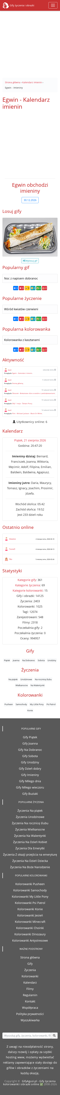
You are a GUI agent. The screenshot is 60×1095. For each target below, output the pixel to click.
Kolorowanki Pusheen (30, 884)
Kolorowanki (30, 976)
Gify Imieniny (30, 775)
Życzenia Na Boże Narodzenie (30, 867)
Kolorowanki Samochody (30, 890)
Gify (30, 964)
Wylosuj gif (31, 260)
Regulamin (30, 995)
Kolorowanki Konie (30, 909)
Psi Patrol (51, 704)
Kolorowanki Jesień (30, 915)
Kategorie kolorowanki (28, 590)
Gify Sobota (30, 756)
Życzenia (30, 970)
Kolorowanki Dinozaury (30, 934)
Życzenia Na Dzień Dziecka (30, 861)
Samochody (21, 704)
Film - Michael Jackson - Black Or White (27, 413)
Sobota (41, 660)
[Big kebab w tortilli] (30, 237)
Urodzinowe (26, 679)
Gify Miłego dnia (30, 781)
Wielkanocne (22, 685)
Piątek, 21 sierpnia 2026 (30, 440)
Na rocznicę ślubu (43, 679)
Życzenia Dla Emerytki (30, 848)
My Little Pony (37, 704)
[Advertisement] (30, 42)
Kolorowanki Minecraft (30, 922)
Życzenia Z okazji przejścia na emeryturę (30, 854)
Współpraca (30, 1008)
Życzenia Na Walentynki (30, 836)
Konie (30, 710)
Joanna (16, 660)
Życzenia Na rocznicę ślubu (30, 823)
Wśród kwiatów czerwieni (21, 309)
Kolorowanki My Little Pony (30, 896)
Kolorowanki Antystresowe (30, 940)
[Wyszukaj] (54, 1036)
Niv (10, 559)
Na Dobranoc (28, 660)
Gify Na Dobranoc (30, 750)
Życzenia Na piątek (30, 810)
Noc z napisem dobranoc (21, 278)
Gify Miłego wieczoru (30, 787)
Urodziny (52, 660)
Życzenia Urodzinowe (30, 817)
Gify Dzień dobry (30, 768)
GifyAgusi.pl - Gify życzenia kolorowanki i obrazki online (29, 1082)
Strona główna (30, 957)
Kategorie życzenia (27, 585)
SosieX (12, 549)
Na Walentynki (37, 685)
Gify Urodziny (30, 762)
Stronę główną (17, 383)
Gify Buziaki (30, 794)
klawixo (12, 539)
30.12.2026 (30, 200)
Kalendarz (30, 982)
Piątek (7, 660)
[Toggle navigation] (52, 5)
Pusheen (8, 704)
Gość (10, 370)
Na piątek (13, 679)
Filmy (30, 989)
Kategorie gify (27, 580)
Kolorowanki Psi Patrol (30, 903)
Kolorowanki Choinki (30, 928)
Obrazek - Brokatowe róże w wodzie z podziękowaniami (33, 393)
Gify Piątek (30, 737)
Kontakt (30, 1001)
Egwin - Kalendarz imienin (22, 373)
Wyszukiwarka (30, 1020)
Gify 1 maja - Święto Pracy (22, 403)
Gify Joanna (30, 743)
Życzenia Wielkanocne (30, 829)
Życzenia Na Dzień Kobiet (30, 842)
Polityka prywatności (30, 1014)
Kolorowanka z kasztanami (22, 340)
